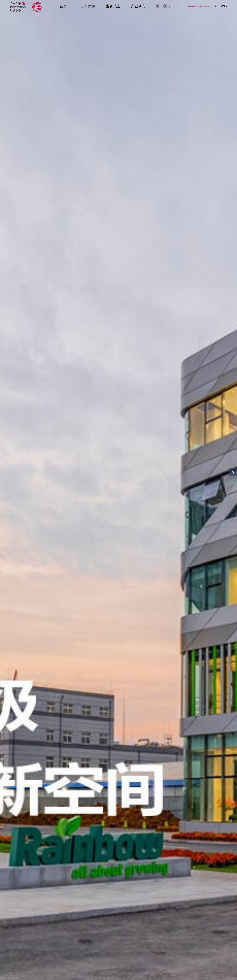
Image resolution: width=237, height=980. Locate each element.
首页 (63, 6)
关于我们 (163, 6)
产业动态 (138, 6)
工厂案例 (88, 6)
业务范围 (113, 6)
